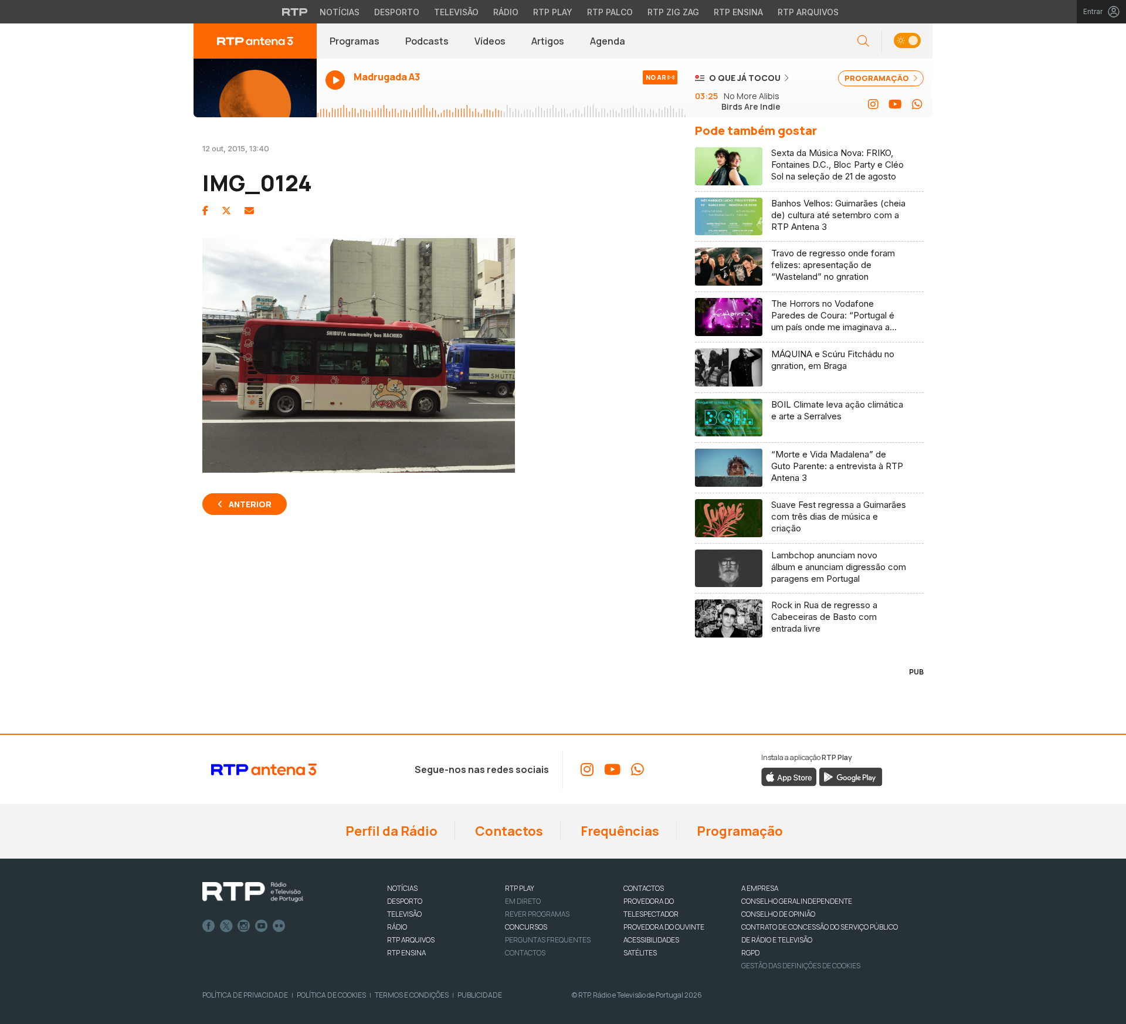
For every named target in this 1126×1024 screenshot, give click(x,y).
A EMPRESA (759, 888)
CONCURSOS (526, 927)
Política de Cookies (331, 995)
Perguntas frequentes (548, 940)
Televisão (456, 12)
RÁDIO (397, 927)
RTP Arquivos (808, 12)
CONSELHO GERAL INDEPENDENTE (796, 901)
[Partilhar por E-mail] (249, 210)
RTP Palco (610, 12)
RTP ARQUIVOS (411, 940)
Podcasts (427, 41)
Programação (738, 831)
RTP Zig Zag (673, 12)
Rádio (505, 12)
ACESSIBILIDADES (651, 940)
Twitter (226, 926)
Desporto (396, 12)
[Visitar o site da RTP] (295, 11)
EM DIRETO (523, 901)
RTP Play (552, 12)
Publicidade (479, 995)
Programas (354, 41)
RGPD (750, 953)
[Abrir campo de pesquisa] (863, 41)
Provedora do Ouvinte (663, 927)
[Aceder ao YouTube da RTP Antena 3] (895, 104)
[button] (906, 41)
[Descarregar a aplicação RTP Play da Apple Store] (789, 776)
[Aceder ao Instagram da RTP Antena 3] (873, 104)
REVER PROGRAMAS (537, 914)
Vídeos (490, 41)
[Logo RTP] (252, 892)
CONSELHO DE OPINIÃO (778, 914)
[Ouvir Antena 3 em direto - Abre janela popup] (255, 88)
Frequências (618, 831)
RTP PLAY (519, 888)
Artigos (547, 41)
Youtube (261, 926)
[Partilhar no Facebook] (205, 210)
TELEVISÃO (404, 914)
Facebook (208, 926)
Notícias (339, 12)
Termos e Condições (412, 995)
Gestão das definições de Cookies (800, 966)
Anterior (250, 504)
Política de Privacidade (245, 995)
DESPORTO (404, 901)
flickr (279, 926)
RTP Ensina (738, 12)
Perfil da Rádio (390, 831)
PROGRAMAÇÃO (877, 78)
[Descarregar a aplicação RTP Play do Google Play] (851, 776)
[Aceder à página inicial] (255, 41)
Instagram (244, 926)
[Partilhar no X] (226, 210)
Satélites (640, 953)
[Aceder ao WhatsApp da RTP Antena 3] (917, 104)
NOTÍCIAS (402, 888)
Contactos (508, 831)
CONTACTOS (643, 888)
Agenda (607, 41)
